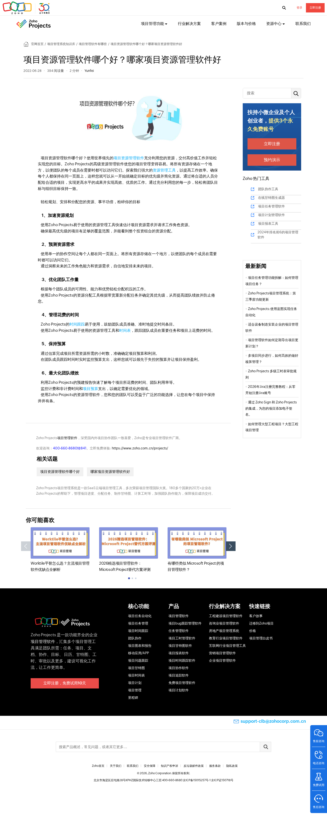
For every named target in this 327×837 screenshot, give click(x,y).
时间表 (125, 330)
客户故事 (256, 616)
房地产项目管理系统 (224, 631)
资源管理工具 (164, 170)
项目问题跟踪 (138, 660)
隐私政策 (232, 765)
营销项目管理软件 (222, 653)
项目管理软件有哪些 (93, 44)
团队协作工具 (268, 189)
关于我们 (115, 765)
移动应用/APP (138, 653)
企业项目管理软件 (222, 660)
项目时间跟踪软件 (182, 660)
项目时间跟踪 (138, 631)
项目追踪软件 (179, 675)
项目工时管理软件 (182, 638)
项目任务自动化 (140, 616)
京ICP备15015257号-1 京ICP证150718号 (208, 780)
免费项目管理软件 (182, 683)
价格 (252, 631)
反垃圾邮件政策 (194, 765)
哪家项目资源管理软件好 (110, 472)
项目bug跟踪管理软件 (185, 623)
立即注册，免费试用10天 (64, 683)
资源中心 (274, 23)
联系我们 (303, 23)
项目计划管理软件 (271, 215)
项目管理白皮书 (261, 638)
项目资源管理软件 (128, 158)
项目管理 (134, 690)
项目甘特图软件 (180, 646)
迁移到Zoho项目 (261, 623)
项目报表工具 (268, 223)
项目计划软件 (179, 690)
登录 (299, 7)
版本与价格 (246, 23)
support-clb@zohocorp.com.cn (273, 721)
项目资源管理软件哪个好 (60, 472)
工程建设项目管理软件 (225, 616)
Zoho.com (26, 8)
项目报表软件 (179, 653)
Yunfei (89, 71)
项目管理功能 (152, 23)
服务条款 (215, 765)
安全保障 (149, 765)
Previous (26, 546)
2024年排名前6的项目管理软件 (278, 234)
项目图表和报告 (140, 646)
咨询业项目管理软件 (224, 623)
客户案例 (218, 23)
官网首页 (37, 44)
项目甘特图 (136, 668)
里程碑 (133, 697)
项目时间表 (136, 675)
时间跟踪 (77, 324)
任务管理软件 (179, 631)
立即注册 (315, 7)
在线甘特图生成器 (271, 198)
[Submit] (265, 747)
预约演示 (272, 159)
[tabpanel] (60, 550)
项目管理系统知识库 (61, 44)
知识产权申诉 (169, 765)
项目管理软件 (67, 438)
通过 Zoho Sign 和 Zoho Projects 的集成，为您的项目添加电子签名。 (271, 408)
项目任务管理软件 (271, 206)
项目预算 (90, 388)
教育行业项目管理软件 (225, 638)
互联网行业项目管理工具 (227, 646)
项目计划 (134, 683)
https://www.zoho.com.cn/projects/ (140, 448)
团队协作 (134, 638)
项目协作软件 (179, 668)
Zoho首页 (98, 765)
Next (231, 546)
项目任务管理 (138, 623)
